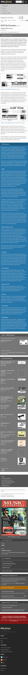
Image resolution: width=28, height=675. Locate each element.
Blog (4, 662)
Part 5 (20, 352)
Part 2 (10, 352)
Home (2, 20)
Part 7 (3, 353)
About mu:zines (4, 638)
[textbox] (18, 2)
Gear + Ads (4, 10)
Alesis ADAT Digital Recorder (8, 481)
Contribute (16, 610)
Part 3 (13, 352)
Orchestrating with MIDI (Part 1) (8, 440)
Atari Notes (3, 458)
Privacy (2, 670)
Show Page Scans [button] (23, 20)
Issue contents (7, 478)
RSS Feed (5, 659)
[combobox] (20, 2)
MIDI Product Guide (5, 405)
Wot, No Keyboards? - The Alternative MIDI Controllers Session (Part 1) (7, 398)
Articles (14, 20)
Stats (2, 642)
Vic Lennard (4, 30)
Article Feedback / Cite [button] (7, 540)
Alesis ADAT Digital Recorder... (9, 563)
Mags (6, 20)
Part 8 (6, 353)
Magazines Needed (5, 649)
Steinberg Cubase (5, 485)
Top (2, 478)
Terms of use (3, 668)
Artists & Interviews (6, 13)
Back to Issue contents (7, 570)
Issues (9, 20)
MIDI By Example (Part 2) (6, 340)
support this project (20, 583)
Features (4, 8)
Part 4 (17, 352)
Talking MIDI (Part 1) (5, 423)
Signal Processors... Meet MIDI (7, 388)
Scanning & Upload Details (6, 651)
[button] (21, 17)
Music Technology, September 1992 (12, 32)
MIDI (3, 470)
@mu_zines (5, 657)
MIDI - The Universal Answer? (7, 414)
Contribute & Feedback (6, 647)
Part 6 (23, 352)
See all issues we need (7, 607)
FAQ (2, 640)
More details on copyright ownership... (7, 496)
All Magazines (5, 5)
